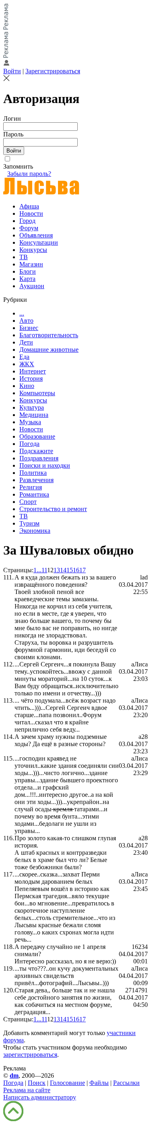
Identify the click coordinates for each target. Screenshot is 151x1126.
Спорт (28, 501)
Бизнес (28, 327)
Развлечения (36, 479)
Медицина (33, 414)
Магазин (31, 264)
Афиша (29, 206)
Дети (26, 342)
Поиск (37, 1082)
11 (44, 570)
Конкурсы (33, 249)
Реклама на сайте (26, 1090)
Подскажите (36, 451)
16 (76, 570)
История (31, 378)
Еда (24, 356)
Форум (28, 228)
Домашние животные (49, 349)
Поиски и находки (44, 465)
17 (82, 570)
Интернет (32, 371)
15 (69, 570)
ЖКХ (26, 364)
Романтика (34, 494)
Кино (26, 385)
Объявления (36, 235)
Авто (26, 320)
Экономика (34, 530)
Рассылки (126, 1082)
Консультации (38, 242)
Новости (31, 213)
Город (27, 220)
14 (63, 570)
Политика (33, 472)
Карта (27, 278)
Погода (29, 443)
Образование (37, 436)
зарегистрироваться (30, 1054)
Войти (12, 71)
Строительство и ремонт (53, 508)
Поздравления (38, 458)
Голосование (67, 1082)
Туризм (29, 523)
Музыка (30, 422)
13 (57, 570)
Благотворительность (48, 335)
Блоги (27, 271)
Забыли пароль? (29, 173)
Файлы (99, 1082)
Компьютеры (37, 393)
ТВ (23, 257)
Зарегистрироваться (52, 71)
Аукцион (31, 286)
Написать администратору (39, 1097)
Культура (31, 407)
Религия (30, 487)
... (21, 313)
